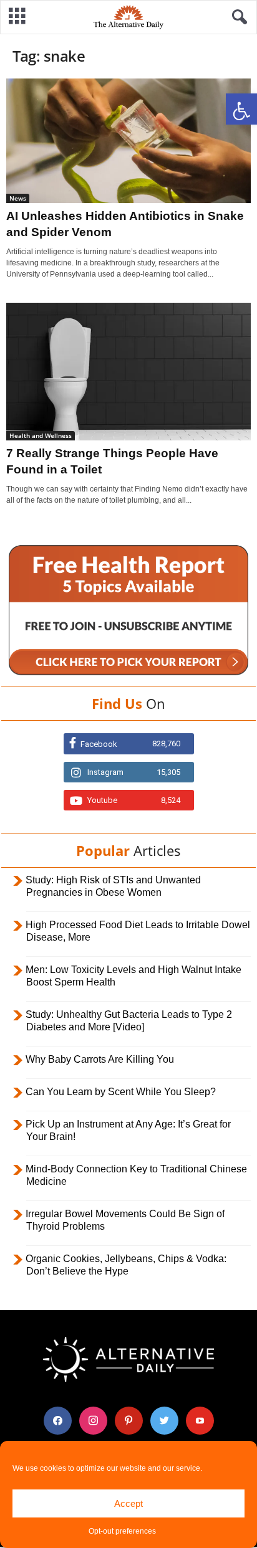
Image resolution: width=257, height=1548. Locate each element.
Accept (128, 1503)
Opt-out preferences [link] (122, 1531)
